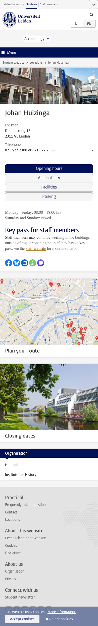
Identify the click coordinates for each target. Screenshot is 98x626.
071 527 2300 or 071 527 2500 (30, 150)
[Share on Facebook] (8, 262)
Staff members (49, 4)
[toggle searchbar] (91, 14)
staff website (36, 248)
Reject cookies (61, 619)
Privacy (10, 579)
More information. (61, 612)
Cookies (11, 545)
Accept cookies (22, 619)
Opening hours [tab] (49, 168)
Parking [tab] (49, 196)
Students (31, 4)
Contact (11, 512)
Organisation (15, 571)
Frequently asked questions (26, 504)
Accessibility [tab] (49, 177)
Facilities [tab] (49, 187)
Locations (36, 63)
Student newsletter (20, 597)
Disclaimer (13, 553)
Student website (13, 63)
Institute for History (20, 474)
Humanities (14, 464)
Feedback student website (25, 538)
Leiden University (13, 4)
